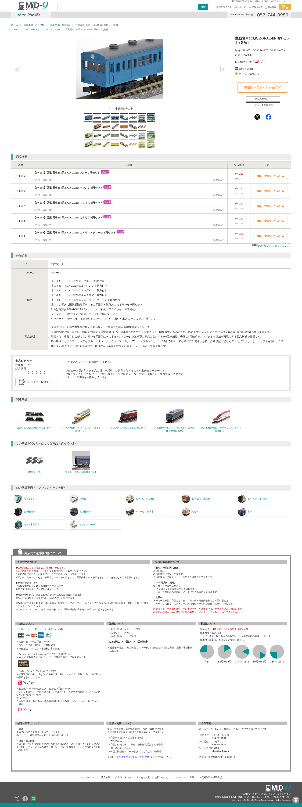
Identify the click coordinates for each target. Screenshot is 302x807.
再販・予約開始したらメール (270, 176)
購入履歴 (272, 7)
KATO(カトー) (52, 29)
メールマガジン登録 (184, 777)
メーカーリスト (32, 29)
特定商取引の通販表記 (210, 777)
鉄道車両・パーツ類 (34, 25)
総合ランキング (123, 777)
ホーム (14, 25)
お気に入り (257, 7)
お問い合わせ (162, 777)
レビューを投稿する (39, 381)
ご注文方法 (104, 777)
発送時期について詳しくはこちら (274, 245)
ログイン (242, 7)
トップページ (87, 777)
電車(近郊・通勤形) (60, 25)
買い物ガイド (225, 7)
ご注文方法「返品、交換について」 (137, 757)
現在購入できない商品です (263, 87)
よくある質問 (143, 777)
